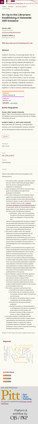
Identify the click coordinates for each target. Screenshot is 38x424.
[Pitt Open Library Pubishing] (16, 399)
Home (4, 6)
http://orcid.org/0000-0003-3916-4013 (11, 32)
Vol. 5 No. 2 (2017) (21, 6)
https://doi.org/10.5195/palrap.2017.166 (19, 43)
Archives (10, 6)
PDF (6, 136)
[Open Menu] (2, 2)
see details (14, 103)
